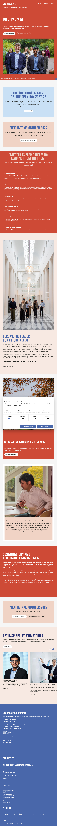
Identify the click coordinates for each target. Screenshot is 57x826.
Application (23, 78)
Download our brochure (8, 589)
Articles (34, 78)
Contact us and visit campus (8, 797)
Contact (4, 738)
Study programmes (9, 772)
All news (4, 800)
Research (6, 778)
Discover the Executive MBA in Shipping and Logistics (15, 724)
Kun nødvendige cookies (28, 426)
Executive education (10, 7)
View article (5, 688)
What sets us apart (5, 78)
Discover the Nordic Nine (8, 366)
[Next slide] (53, 649)
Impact (12, 78)
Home (5, 7)
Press (4, 799)
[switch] (22, 418)
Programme (17, 78)
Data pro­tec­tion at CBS (7, 823)
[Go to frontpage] (9, 4)
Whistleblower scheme (25, 823)
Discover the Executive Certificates (11, 723)
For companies (6, 802)
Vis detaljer (48, 422)
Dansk (39, 3)
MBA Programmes (18, 7)
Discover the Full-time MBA (9, 719)
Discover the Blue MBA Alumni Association (12, 728)
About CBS (7, 785)
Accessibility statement (16, 823)
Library (5, 782)
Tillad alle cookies (44, 426)
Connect (29, 78)
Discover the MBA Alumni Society (10, 726)
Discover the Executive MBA (9, 721)
